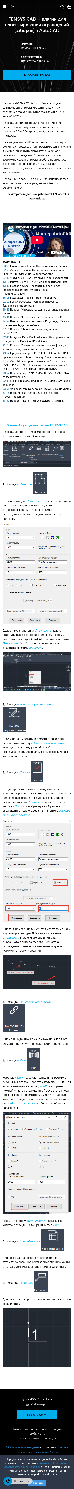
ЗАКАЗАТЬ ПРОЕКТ (37, 74)
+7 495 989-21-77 (39, 1399)
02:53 (6, 270)
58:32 (6, 400)
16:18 (6, 297)
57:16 (6, 392)
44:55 (6, 361)
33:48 (6, 317)
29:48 (6, 309)
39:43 (6, 337)
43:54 (6, 353)
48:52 (6, 373)
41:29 (6, 345)
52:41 (6, 381)
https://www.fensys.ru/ (35, 60)
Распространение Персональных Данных (37, 1452)
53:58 (6, 388)
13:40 (6, 286)
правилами (63, 1447)
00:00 (6, 266)
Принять (37, 1483)
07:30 (6, 278)
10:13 (6, 282)
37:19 (6, 329)
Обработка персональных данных (23, 1447)
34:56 (6, 321)
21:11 (6, 301)
